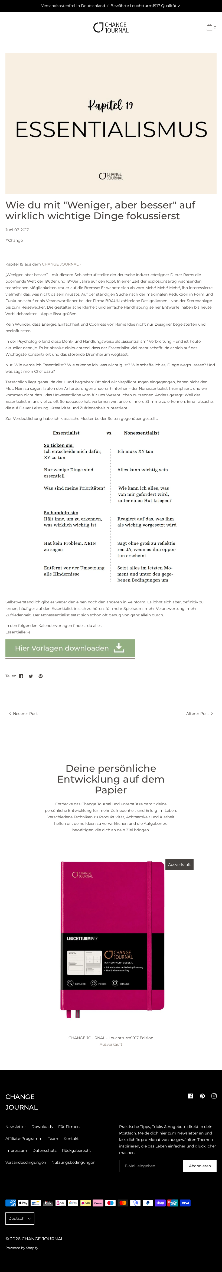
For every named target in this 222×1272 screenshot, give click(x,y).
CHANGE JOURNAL (42, 1238)
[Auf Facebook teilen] (21, 676)
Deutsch (16, 1218)
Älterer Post (198, 713)
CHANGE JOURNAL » (61, 264)
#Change (14, 240)
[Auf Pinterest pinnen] (40, 676)
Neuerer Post (25, 713)
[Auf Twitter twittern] (31, 676)
